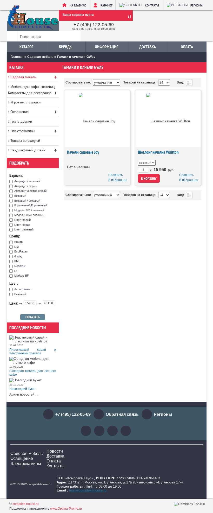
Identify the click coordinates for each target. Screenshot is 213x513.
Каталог (26, 46)
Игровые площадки (25, 102)
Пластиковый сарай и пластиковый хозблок (32, 351)
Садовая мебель (33, 77)
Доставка (147, 46)
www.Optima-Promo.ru (66, 508)
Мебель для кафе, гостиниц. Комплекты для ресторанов (32, 90)
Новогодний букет (22, 389)
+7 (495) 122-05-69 (94, 24)
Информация (106, 46)
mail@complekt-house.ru (87, 490)
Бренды (65, 46)
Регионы (163, 414)
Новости (54, 451)
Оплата (187, 46)
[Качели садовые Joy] (97, 119)
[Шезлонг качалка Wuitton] (168, 119)
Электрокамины (33, 131)
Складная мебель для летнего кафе (32, 372)
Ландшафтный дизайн (33, 150)
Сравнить (115, 175)
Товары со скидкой (25, 141)
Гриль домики (21, 121)
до (39, 303)
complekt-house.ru (25, 504)
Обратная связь (122, 414)
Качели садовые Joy (83, 152)
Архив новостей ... (23, 394)
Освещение (33, 112)
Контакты (55, 466)
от (20, 303)
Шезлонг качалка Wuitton (158, 152)
